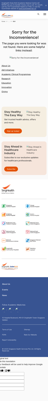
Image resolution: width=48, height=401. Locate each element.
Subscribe (11, 169)
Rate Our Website (30, 335)
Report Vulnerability (9, 340)
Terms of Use (7, 329)
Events (5, 290)
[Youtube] (11, 310)
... (8, 21)
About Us (6, 284)
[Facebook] (4, 310)
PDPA (4, 335)
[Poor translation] (7, 370)
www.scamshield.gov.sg (27, 9)
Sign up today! (13, 131)
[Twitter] (18, 310)
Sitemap (27, 329)
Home (3, 21)
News (4, 295)
